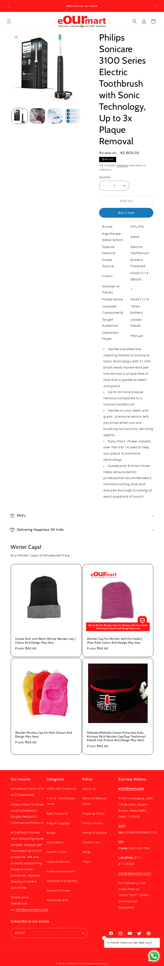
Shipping (122, 165)
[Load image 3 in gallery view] (55, 116)
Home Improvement (61, 871)
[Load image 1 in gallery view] (19, 116)
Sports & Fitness (58, 890)
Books (51, 832)
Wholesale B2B (58, 900)
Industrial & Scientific (62, 881)
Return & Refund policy (94, 801)
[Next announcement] (155, 6)
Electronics (55, 842)
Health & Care (57, 852)
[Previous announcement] (8, 6)
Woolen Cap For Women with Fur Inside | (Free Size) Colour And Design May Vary (114, 640)
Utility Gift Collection (62, 788)
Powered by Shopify (96, 964)
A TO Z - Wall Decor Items (61, 801)
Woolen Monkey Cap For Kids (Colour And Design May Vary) (43, 734)
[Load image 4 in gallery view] (73, 116)
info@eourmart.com (32, 909)
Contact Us (90, 842)
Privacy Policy (92, 823)
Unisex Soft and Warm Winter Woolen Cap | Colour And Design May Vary (45, 640)
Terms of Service (94, 832)
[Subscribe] (82, 933)
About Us (89, 788)
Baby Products (57, 813)
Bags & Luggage (58, 823)
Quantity (104, 177)
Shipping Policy (93, 813)
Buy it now (126, 212)
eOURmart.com (75, 964)
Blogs (86, 852)
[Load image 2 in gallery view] (37, 116)
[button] (9, 21)
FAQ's (86, 861)
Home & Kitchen (58, 861)
